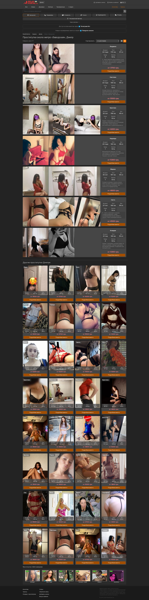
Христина (53, 380)
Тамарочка (53, 417)
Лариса (104, 267)
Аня (25, 417)
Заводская (32, 15)
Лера (25, 267)
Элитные (50, 7)
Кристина (113, 108)
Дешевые (41, 7)
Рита (25, 342)
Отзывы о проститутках (29, 594)
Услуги (84, 15)
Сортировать (90, 41)
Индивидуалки (101, 15)
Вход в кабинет (43, 596)
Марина (113, 169)
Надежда (113, 138)
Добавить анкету (100, 2)
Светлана (113, 77)
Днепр (42, 2)
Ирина (78, 492)
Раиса (52, 342)
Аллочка (105, 417)
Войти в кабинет (114, 2)
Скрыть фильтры (74, 22)
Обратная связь (44, 592)
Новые (33, 7)
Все (26, 7)
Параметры (50, 15)
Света (113, 200)
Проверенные (61, 7)
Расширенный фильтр (75, 18)
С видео (70, 7)
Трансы (123, 7)
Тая (25, 492)
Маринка (79, 380)
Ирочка (26, 455)
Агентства (115, 7)
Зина (25, 530)
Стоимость (67, 15)
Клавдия (113, 230)
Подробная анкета (113, 71)
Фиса (25, 305)
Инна (51, 492)
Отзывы (119, 15)
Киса (77, 267)
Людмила (113, 46)
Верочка (79, 417)
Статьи (41, 589)
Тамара (52, 305)
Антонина (53, 267)
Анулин (78, 305)
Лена (78, 455)
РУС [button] (123, 2)
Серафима (106, 492)
